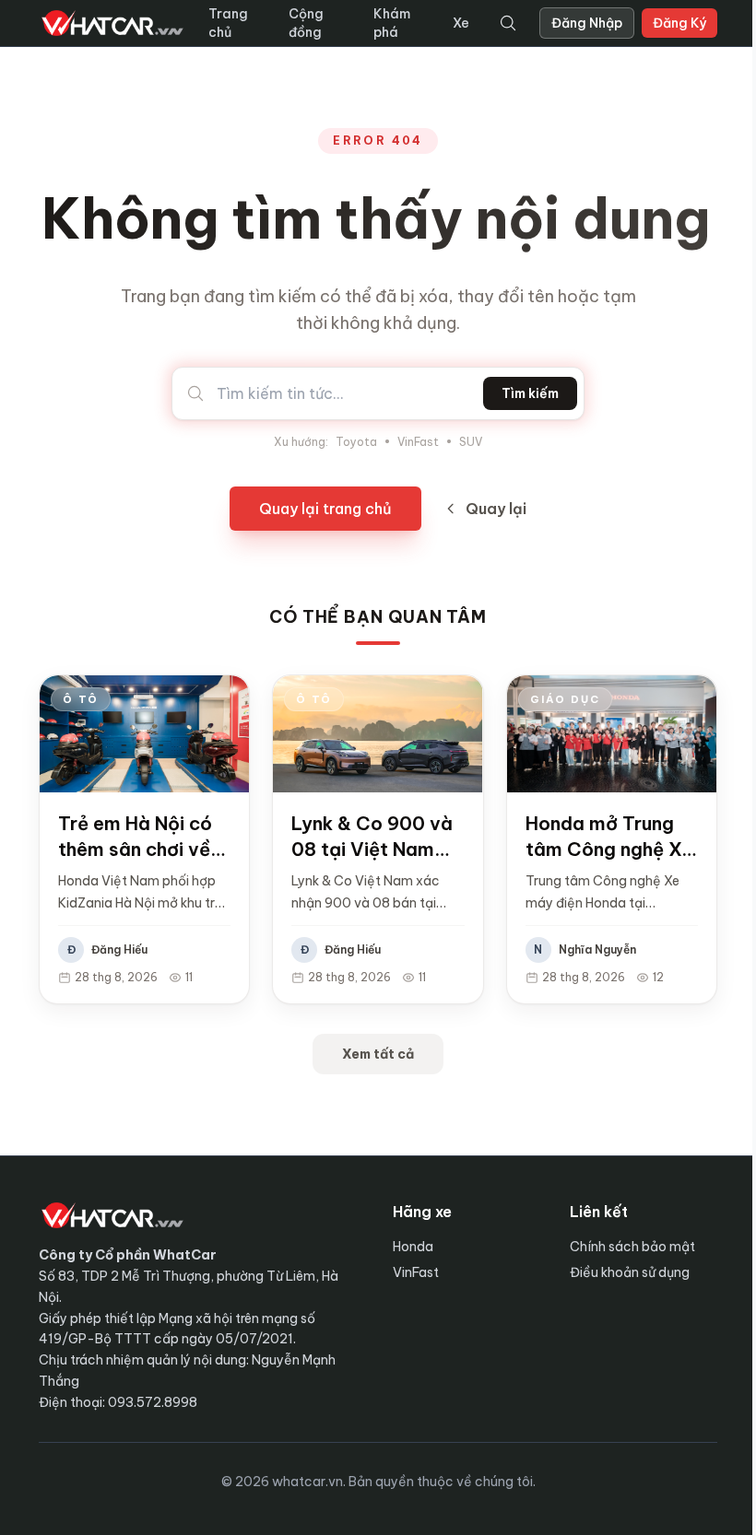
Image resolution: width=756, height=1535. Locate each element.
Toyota (356, 442)
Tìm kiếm (530, 393)
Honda (413, 1246)
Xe (461, 23)
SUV (470, 442)
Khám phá (391, 23)
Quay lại (496, 508)
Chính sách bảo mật (632, 1246)
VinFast (418, 442)
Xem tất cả (378, 1054)
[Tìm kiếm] (508, 23)
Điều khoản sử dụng (630, 1272)
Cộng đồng (306, 23)
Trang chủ (228, 23)
